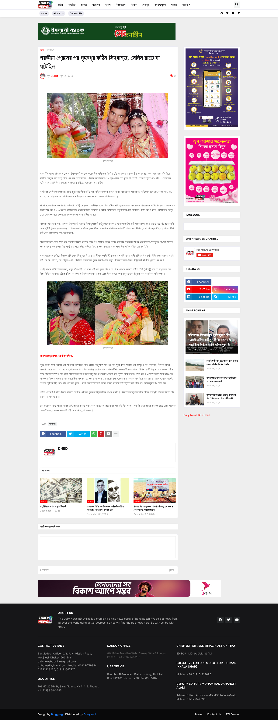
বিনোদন (134, 4)
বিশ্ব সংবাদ (120, 4)
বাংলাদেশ (96, 4)
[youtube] (233, 13)
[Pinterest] (101, 434)
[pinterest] (239, 13)
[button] (237, 5)
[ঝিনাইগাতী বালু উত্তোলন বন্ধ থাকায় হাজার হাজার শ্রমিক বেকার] (195, 365)
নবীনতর (45, 570)
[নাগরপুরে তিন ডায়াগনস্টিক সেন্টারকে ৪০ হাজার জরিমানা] (195, 382)
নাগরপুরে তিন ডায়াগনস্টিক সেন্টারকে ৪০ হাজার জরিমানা (221, 379)
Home (44, 13)
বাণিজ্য (84, 4)
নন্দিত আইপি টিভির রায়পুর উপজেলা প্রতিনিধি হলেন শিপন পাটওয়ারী (221, 396)
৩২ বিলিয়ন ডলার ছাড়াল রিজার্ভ (53, 506)
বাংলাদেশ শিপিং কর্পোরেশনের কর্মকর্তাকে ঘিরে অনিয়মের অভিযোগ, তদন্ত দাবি (105, 508)
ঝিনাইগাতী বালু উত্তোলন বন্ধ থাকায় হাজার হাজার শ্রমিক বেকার (222, 362)
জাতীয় (60, 4)
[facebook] (222, 13)
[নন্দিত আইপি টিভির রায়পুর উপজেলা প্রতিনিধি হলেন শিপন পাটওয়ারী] (195, 399)
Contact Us (76, 13)
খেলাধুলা (145, 4)
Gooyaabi (90, 714)
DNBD (63, 449)
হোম (41, 49)
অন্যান (185, 4)
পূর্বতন (171, 570)
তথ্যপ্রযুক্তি (160, 4)
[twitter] (227, 13)
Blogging (57, 714)
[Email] (108, 434)
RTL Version (233, 714)
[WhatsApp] (94, 434)
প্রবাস (107, 4)
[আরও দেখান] (116, 434)
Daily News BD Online (196, 415)
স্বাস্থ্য (174, 4)
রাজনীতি (71, 4)
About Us (58, 13)
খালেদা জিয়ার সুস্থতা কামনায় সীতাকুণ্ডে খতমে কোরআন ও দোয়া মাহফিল (153, 508)
